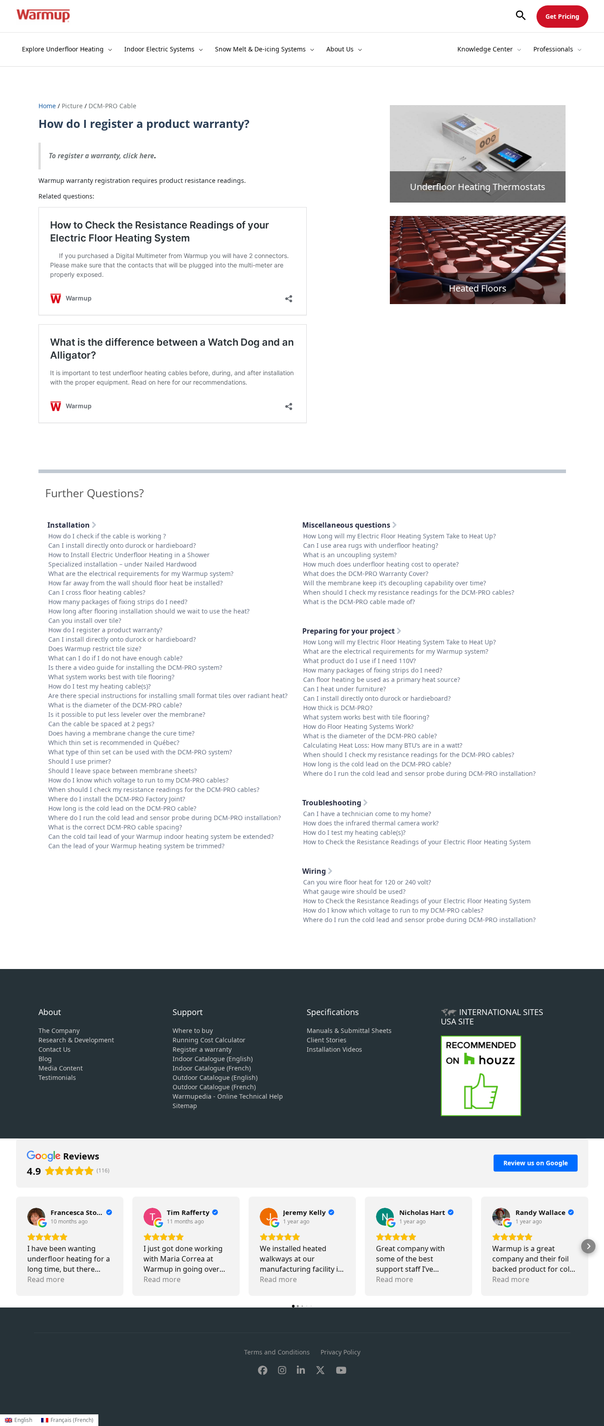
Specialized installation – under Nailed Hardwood (122, 564)
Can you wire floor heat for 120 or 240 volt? (367, 882)
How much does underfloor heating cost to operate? (381, 564)
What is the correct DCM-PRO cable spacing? (115, 827)
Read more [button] (45, 1279)
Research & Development (76, 1040)
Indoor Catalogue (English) (213, 1058)
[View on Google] (36, 1217)
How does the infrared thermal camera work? (371, 823)
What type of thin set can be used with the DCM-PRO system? (140, 752)
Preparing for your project (349, 631)
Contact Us (54, 1049)
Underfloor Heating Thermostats (477, 187)
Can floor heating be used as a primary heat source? (381, 679)
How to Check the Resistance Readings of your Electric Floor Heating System (417, 842)
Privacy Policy (340, 1352)
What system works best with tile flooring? (111, 677)
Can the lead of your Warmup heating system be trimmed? (136, 846)
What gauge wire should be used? (354, 891)
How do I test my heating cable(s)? (99, 686)
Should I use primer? (79, 761)
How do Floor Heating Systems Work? (358, 726)
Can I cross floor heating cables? (96, 592)
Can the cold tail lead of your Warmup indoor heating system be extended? (161, 836)
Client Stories (326, 1040)
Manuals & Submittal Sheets (349, 1030)
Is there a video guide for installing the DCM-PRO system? (135, 667)
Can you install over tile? (84, 620)
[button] (521, 16)
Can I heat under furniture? (344, 689)
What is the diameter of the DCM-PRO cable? (115, 705)
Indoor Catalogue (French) (212, 1068)
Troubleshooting (332, 803)
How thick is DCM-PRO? (337, 707)
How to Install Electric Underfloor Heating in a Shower (129, 554)
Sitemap (185, 1105)
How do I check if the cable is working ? (107, 536)
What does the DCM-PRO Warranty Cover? (365, 573)
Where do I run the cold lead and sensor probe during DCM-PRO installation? (164, 817)
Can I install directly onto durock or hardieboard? (122, 545)
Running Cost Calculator (209, 1040)
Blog (45, 1058)
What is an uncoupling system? (350, 554)
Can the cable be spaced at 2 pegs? (101, 723)
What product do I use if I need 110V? (359, 660)
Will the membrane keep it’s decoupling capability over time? (394, 583)
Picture (72, 106)
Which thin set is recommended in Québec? (113, 742)
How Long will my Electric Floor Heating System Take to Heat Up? (399, 536)
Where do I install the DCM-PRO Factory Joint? (116, 799)
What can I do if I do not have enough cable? (115, 658)
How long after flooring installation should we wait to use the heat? (148, 611)
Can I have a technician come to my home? (367, 813)
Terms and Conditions (277, 1352)
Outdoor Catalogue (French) (214, 1087)
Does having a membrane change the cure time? (121, 733)
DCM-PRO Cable (112, 106)
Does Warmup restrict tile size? (94, 648)
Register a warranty (202, 1049)
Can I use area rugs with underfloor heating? (370, 545)
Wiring (315, 871)
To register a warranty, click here (101, 156)
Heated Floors (478, 288)
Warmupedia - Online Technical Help (228, 1096)
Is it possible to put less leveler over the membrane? (126, 714)
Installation (69, 525)
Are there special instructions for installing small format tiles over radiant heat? (167, 695)
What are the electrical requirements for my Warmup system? (140, 573)
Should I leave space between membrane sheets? (122, 770)
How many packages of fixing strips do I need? (117, 601)
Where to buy (193, 1030)
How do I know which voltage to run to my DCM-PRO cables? (138, 780)
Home (48, 106)
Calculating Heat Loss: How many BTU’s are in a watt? (382, 745)
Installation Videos (334, 1049)
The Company (59, 1030)
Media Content (60, 1068)
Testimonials (57, 1077)
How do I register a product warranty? (105, 630)
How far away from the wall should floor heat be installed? (135, 583)
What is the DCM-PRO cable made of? (359, 601)
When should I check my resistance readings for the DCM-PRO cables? (153, 789)
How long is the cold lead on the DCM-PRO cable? (122, 808)
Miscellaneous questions (347, 525)
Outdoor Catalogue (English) (215, 1077)
